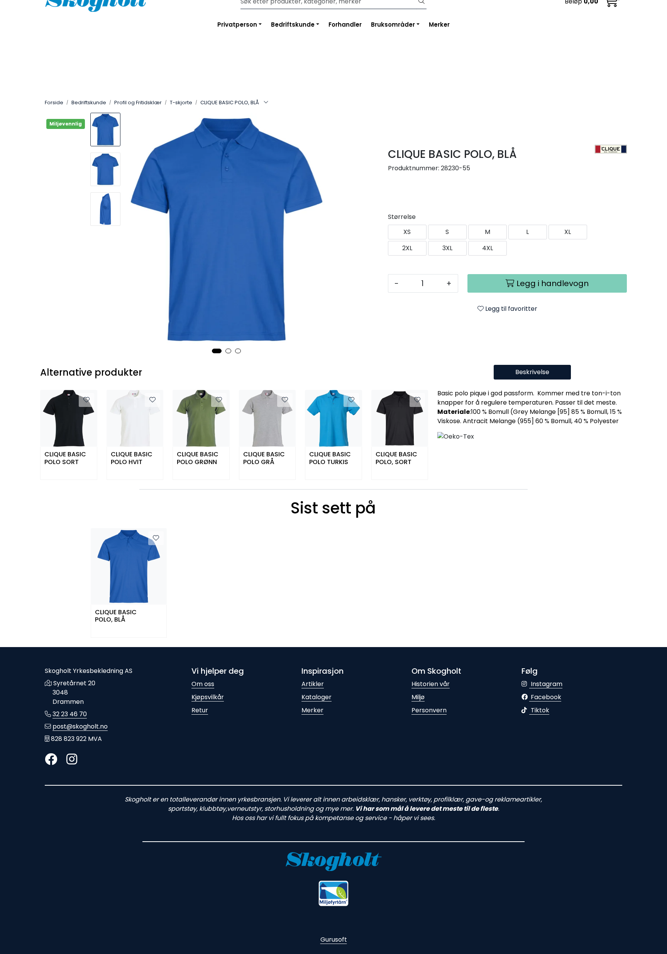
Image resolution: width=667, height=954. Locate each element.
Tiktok (539, 710)
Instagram (545, 683)
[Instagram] (71, 759)
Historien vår (430, 683)
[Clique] (611, 149)
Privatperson (237, 24)
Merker (439, 24)
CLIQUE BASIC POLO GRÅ (264, 458)
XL (567, 231)
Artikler (312, 683)
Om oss (202, 683)
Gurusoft (333, 939)
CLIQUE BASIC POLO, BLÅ (116, 616)
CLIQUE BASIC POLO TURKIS (330, 458)
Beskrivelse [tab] (532, 372)
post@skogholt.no (80, 726)
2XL (407, 248)
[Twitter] (51, 759)
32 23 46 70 (69, 714)
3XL (447, 248)
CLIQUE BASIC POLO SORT (65, 458)
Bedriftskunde (293, 24)
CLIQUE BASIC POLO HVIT (131, 458)
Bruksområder (393, 24)
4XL (487, 248)
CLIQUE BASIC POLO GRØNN (197, 458)
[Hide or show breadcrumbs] (266, 103)
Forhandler (345, 24)
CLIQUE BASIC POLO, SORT (396, 458)
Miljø (418, 697)
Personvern (429, 710)
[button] (217, 351)
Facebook (545, 697)
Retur (199, 710)
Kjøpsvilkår (207, 697)
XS (407, 231)
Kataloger (316, 697)
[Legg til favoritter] (86, 400)
